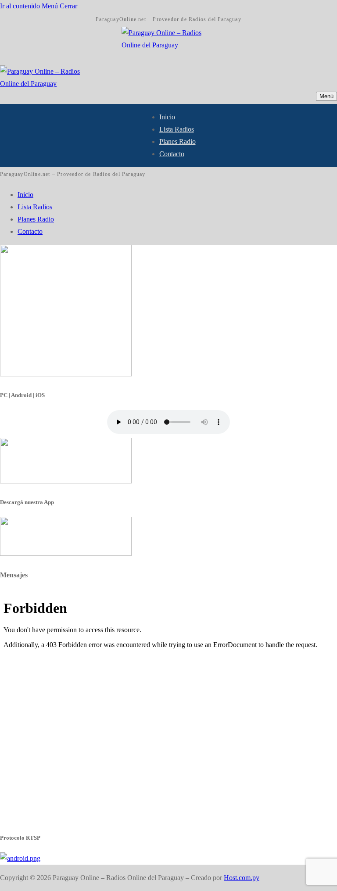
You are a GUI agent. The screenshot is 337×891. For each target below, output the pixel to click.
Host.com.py (241, 877)
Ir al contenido (20, 6)
